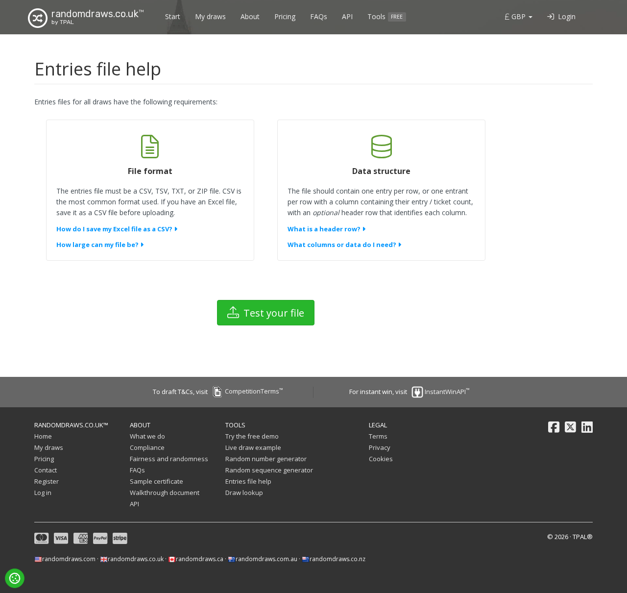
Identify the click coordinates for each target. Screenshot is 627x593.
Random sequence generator (269, 470)
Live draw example (253, 447)
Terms (378, 436)
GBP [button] (518, 16)
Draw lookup (244, 492)
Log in (42, 492)
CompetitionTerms (252, 391)
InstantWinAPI (445, 391)
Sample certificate (156, 481)
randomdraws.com (69, 559)
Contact (45, 470)
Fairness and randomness (169, 458)
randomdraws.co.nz (337, 559)
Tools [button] (385, 16)
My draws (210, 16)
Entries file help (248, 481)
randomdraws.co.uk (136, 559)
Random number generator (266, 458)
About (250, 16)
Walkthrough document (164, 492)
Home (43, 436)
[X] (570, 427)
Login (565, 16)
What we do (147, 436)
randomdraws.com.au (266, 559)
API (347, 16)
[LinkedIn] (587, 427)
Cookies (381, 458)
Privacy (379, 447)
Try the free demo (252, 436)
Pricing (284, 16)
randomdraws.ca (199, 559)
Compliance (147, 447)
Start (172, 16)
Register (46, 481)
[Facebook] (553, 427)
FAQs (318, 16)
